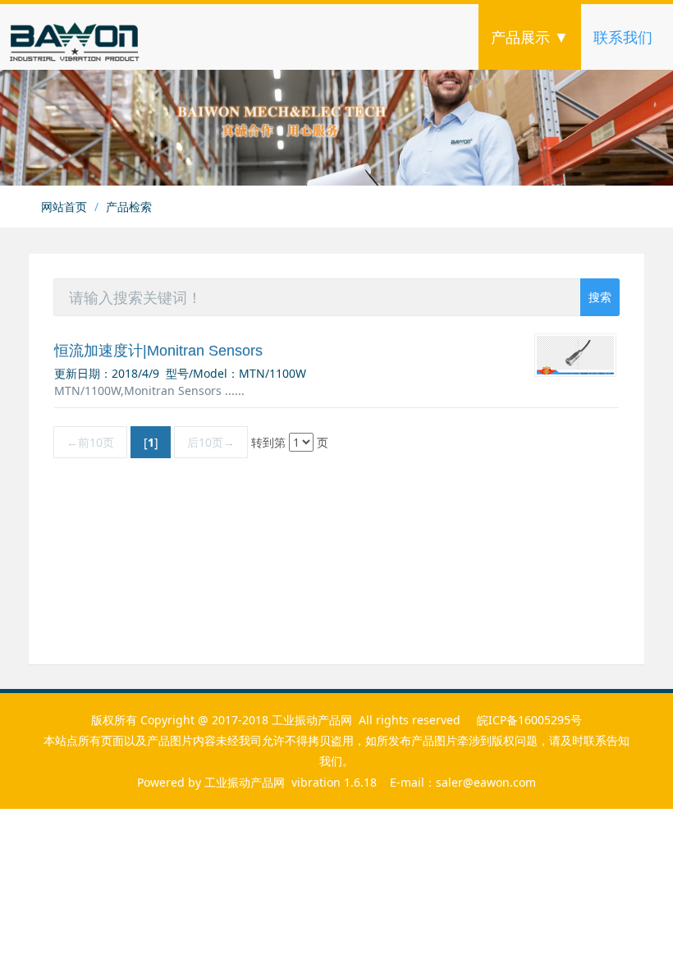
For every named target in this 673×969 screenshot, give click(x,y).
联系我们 (622, 37)
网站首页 (64, 206)
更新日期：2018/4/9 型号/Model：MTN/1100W (180, 373)
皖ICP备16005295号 (529, 720)
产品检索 (129, 206)
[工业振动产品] (110, 37)
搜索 (599, 297)
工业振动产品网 (244, 782)
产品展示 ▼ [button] (530, 37)
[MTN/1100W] (575, 355)
